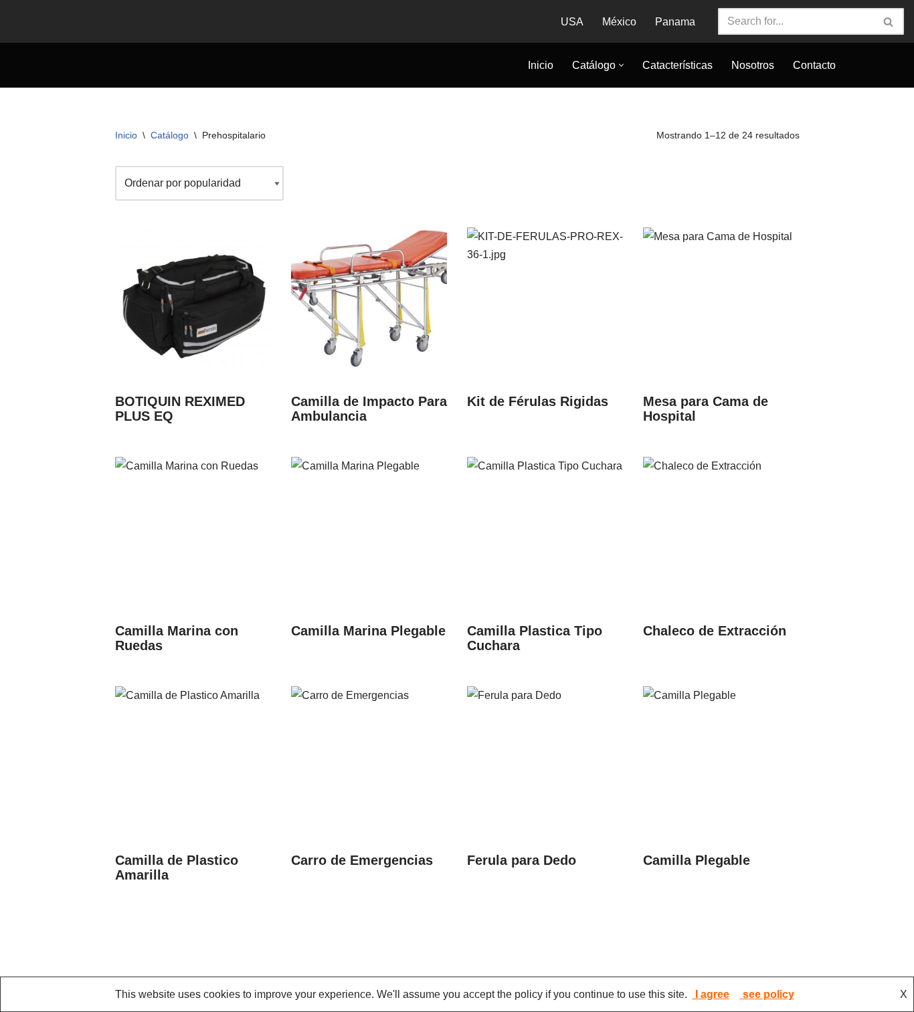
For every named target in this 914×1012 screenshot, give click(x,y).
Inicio (540, 73)
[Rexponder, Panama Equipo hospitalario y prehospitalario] (116, 73)
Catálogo (170, 150)
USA (572, 21)
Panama (675, 21)
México (619, 21)
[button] (621, 73)
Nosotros (752, 73)
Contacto (814, 73)
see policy (767, 994)
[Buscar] (889, 21)
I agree (711, 994)
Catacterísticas (677, 73)
